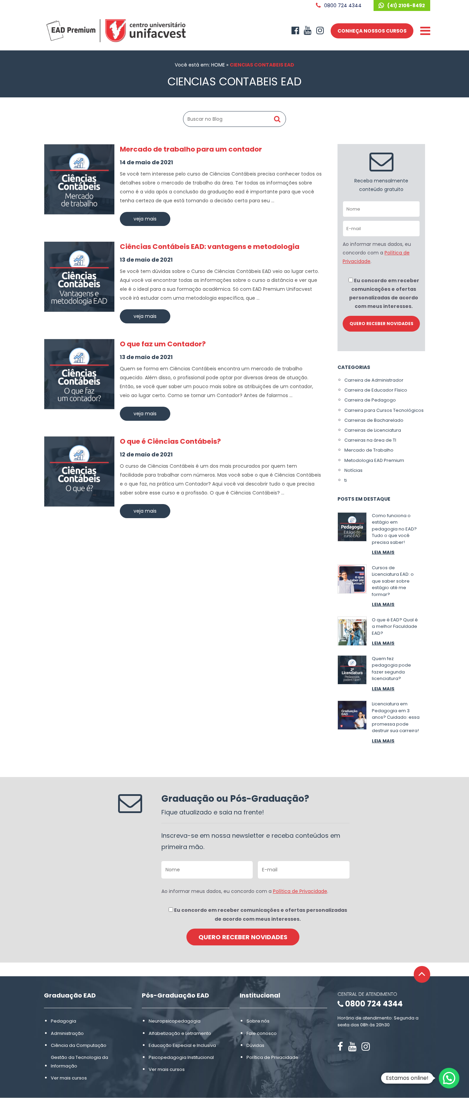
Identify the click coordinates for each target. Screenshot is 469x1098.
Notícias (353, 470)
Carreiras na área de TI (370, 440)
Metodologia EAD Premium (374, 460)
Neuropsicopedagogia (175, 1021)
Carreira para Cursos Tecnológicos (384, 410)
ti (345, 480)
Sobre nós (258, 1021)
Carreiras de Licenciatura (372, 430)
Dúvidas (255, 1045)
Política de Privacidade (300, 891)
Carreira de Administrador (373, 380)
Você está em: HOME (200, 64)
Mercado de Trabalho (368, 450)
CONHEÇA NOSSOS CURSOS (372, 30)
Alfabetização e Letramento (180, 1033)
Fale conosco (262, 1033)
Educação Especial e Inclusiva (182, 1045)
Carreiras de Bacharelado (373, 420)
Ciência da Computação (78, 1045)
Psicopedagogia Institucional (181, 1057)
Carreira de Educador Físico (375, 390)
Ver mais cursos (69, 1078)
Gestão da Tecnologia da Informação (79, 1061)
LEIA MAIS (383, 552)
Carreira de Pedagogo (370, 400)
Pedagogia (63, 1021)
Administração (67, 1033)
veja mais (145, 218)
